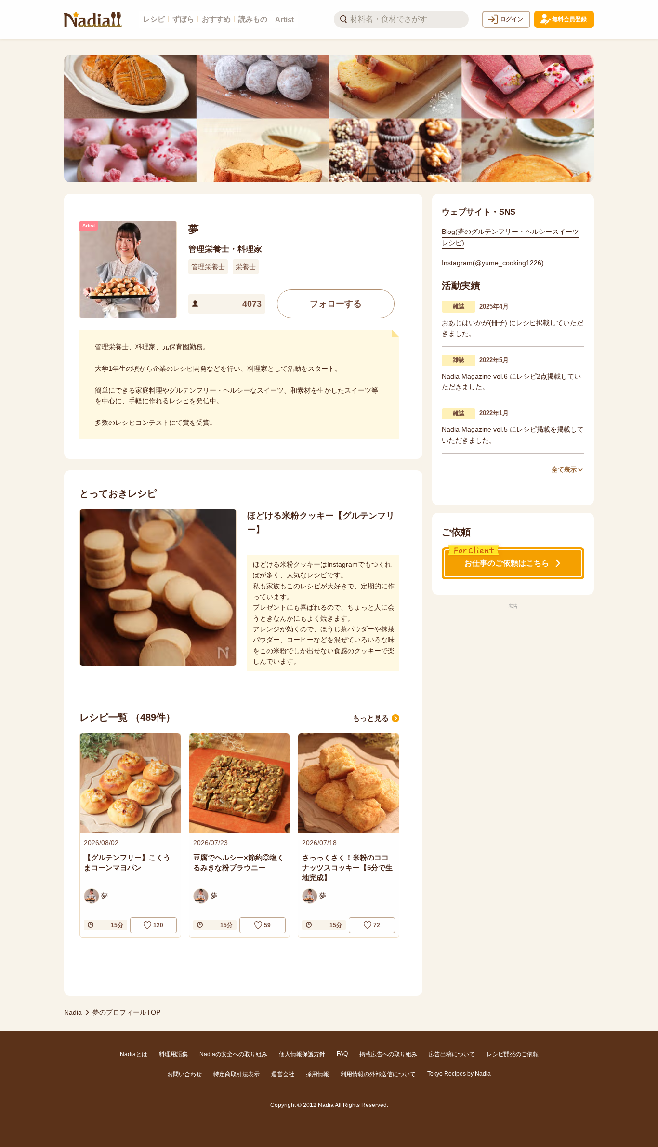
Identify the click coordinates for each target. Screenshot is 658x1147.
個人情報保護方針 (302, 1054)
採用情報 (317, 1074)
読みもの (252, 19)
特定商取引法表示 (236, 1074)
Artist (284, 19)
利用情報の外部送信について (378, 1074)
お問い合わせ (184, 1074)
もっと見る (371, 718)
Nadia (73, 1012)
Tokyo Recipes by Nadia (459, 1073)
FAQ (342, 1054)
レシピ (154, 19)
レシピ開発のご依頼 (513, 1054)
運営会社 (282, 1074)
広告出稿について (452, 1054)
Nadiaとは (133, 1054)
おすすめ (216, 19)
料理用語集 (173, 1054)
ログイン (511, 19)
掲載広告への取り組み (388, 1054)
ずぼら (183, 19)
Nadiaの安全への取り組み (233, 1054)
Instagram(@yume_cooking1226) (493, 263)
